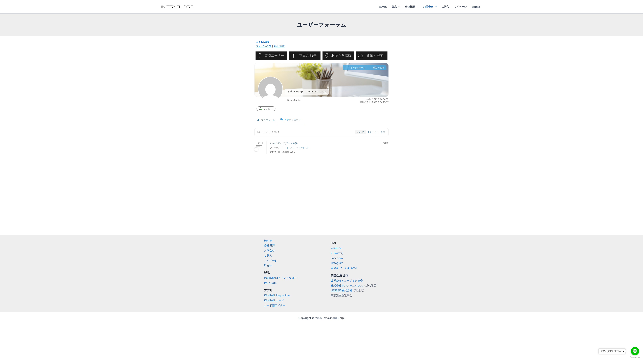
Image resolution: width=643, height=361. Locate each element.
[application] (398, 6)
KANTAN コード (274, 300)
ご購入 (445, 6)
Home (268, 240)
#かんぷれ (270, 282)
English (476, 6)
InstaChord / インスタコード (281, 277)
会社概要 (410, 6)
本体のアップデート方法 (284, 143)
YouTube (336, 248)
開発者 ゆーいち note (344, 268)
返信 (382, 132)
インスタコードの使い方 (297, 147)
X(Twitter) (337, 253)
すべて (360, 132)
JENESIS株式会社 (341, 290)
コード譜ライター (274, 305)
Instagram (337, 263)
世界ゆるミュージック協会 (347, 280)
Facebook (337, 258)
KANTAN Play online (277, 295)
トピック (372, 132)
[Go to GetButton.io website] (635, 357)
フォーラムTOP (263, 46)
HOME (383, 6)
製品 (394, 6)
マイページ (460, 6)
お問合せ (428, 6)
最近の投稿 (279, 46)
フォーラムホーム (356, 67)
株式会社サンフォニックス (347, 285)
